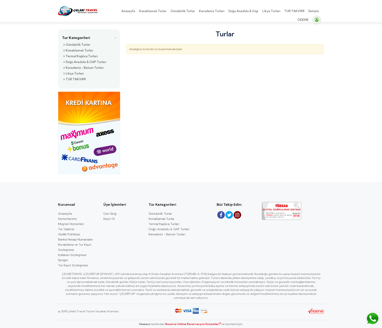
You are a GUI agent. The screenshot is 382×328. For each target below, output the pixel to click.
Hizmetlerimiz (67, 219)
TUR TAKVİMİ (294, 11)
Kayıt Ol (109, 219)
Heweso (144, 324)
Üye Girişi (110, 214)
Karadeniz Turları (211, 11)
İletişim (313, 11)
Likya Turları (271, 11)
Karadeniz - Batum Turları (84, 68)
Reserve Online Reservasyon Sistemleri (193, 324)
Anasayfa (128, 11)
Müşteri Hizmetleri (71, 224)
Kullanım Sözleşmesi (72, 255)
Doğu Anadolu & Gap (243, 11)
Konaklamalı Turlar (153, 11)
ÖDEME (303, 20)
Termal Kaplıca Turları (81, 56)
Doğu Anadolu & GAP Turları (85, 62)
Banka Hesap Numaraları (75, 239)
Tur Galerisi (66, 229)
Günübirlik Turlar (183, 11)
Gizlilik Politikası (69, 234)
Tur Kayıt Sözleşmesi (73, 265)
